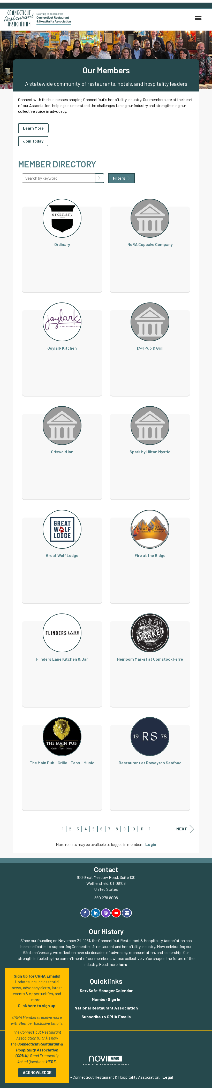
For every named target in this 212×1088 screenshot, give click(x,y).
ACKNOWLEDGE (37, 1072)
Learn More (33, 127)
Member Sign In (106, 999)
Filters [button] (119, 177)
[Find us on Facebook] (85, 912)
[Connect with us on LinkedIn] (95, 912)
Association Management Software (106, 1064)
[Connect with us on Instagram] (106, 912)
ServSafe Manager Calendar (106, 990)
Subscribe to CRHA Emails (106, 1016)
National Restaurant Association (106, 1007)
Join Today (33, 140)
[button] (99, 178)
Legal (167, 1077)
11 (142, 828)
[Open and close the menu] (139, 18)
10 (133, 828)
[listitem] (62, 240)
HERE (51, 1061)
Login (150, 844)
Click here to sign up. (37, 1005)
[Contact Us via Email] (127, 912)
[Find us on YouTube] (116, 912)
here (122, 964)
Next (181, 828)
